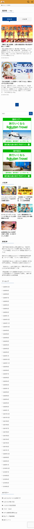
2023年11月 (6, 363)
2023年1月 (6, 388)
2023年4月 (6, 381)
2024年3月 (6, 348)
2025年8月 (6, 294)
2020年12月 (6, 454)
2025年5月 (6, 301)
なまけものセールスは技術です (12, 498)
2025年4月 (6, 305)
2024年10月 (6, 327)
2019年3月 (6, 483)
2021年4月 (6, 439)
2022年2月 (6, 406)
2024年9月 (6, 330)
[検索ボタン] (28, 2)
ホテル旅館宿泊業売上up (10, 512)
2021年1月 (6, 450)
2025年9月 (6, 290)
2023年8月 (6, 370)
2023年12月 (6, 359)
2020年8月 (6, 457)
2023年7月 (6, 374)
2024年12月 (6, 319)
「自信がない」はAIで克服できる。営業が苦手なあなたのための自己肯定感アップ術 (16, 267)
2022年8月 (6, 392)
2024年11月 (6, 323)
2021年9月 (6, 421)
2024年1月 (6, 356)
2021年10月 (6, 417)
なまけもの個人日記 (9, 502)
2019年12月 (6, 468)
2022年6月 (6, 396)
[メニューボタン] (32, 2)
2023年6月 (6, 377)
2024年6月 (6, 337)
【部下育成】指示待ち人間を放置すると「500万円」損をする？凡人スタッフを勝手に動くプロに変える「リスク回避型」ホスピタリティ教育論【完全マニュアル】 (16, 249)
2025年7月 (6, 298)
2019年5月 (6, 475)
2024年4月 (6, 345)
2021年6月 (6, 432)
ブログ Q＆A (7, 509)
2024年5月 (6, 341)
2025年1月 (6, 316)
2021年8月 (6, 425)
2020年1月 (6, 465)
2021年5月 (6, 435)
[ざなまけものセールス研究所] (2, 2)
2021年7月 (6, 428)
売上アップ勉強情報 (9, 516)
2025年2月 (6, 312)
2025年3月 (6, 308)
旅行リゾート (7, 520)
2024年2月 (6, 352)
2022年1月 (6, 410)
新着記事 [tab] (9, 19)
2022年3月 (6, 403)
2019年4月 (6, 479)
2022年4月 (6, 399)
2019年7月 (6, 472)
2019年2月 (6, 486)
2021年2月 (6, 446)
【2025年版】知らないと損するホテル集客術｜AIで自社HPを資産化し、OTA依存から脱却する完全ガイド (17, 262)
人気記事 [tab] (24, 19)
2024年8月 (6, 334)
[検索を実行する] (31, 113)
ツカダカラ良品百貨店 (9, 505)
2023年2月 (6, 385)
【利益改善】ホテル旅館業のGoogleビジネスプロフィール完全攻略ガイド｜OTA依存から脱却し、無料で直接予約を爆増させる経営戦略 (17, 273)
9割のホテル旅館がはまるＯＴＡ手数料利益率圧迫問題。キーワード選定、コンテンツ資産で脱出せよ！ (16, 256)
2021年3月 (6, 443)
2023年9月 (6, 366)
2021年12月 (6, 414)
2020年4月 (6, 461)
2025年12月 (6, 287)
